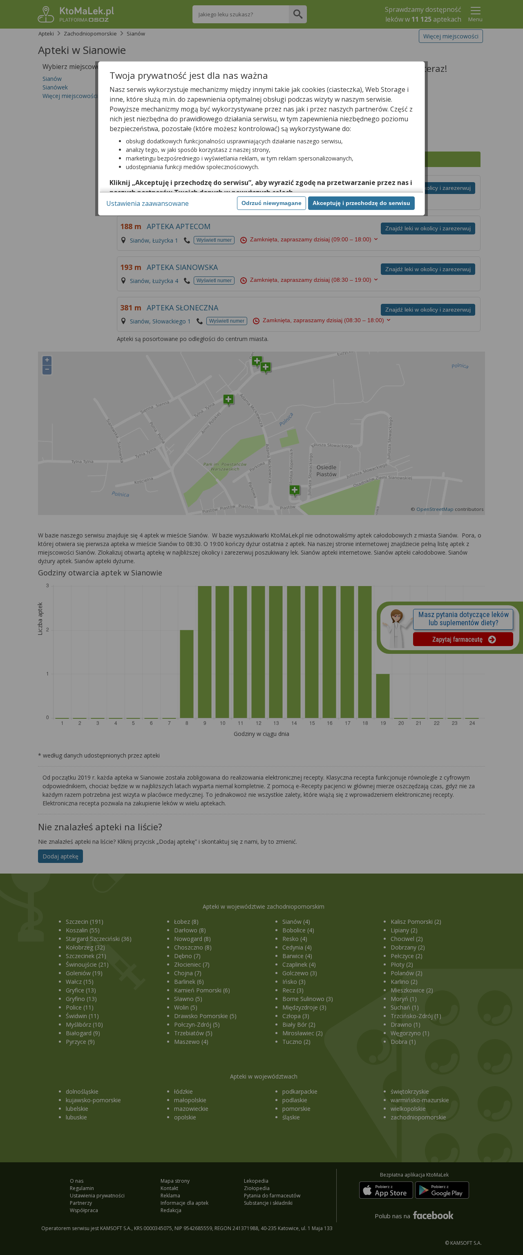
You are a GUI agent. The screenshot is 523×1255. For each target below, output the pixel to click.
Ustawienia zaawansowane (147, 203)
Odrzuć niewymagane (271, 203)
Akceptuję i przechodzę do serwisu (361, 203)
